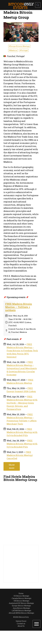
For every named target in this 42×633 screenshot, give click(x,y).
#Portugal (24, 50)
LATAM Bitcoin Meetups (21, 610)
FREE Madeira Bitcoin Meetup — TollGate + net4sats (18, 307)
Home (21, 593)
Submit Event (21, 621)
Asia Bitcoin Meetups (21, 608)
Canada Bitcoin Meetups (21, 598)
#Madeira (13, 50)
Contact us (21, 623)
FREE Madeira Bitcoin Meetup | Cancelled (20, 455)
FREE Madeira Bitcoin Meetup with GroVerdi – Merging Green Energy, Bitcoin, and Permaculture (22, 403)
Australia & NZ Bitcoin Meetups (21, 603)
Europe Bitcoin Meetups (21, 606)
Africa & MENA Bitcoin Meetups (21, 613)
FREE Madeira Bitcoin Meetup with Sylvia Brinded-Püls (22, 432)
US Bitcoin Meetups (21, 596)
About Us (21, 626)
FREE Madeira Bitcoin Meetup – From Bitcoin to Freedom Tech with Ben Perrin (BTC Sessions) (22, 350)
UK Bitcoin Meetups (21, 601)
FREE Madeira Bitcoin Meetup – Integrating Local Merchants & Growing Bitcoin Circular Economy (22, 368)
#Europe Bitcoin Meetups (19, 46)
